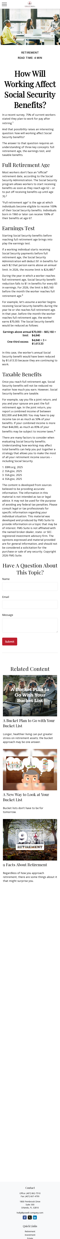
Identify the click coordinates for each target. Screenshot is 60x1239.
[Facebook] (25, 1217)
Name (6, 579)
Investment (30, 1234)
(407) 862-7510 (33, 1193)
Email (5, 597)
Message (7, 615)
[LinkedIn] (35, 1217)
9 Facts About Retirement (25, 864)
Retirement (30, 1231)
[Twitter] (30, 1217)
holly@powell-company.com (30, 1212)
